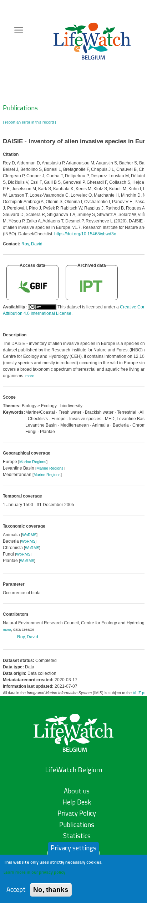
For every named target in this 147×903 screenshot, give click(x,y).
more (7, 629)
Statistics (77, 836)
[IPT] (91, 286)
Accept (16, 889)
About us (77, 791)
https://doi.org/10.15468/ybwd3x (85, 233)
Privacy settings (73, 848)
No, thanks (51, 889)
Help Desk (76, 802)
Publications (20, 108)
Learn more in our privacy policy (34, 872)
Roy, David (31, 243)
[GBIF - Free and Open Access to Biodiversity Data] (32, 286)
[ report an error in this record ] (29, 122)
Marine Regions (32, 462)
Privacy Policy (76, 813)
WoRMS (29, 535)
